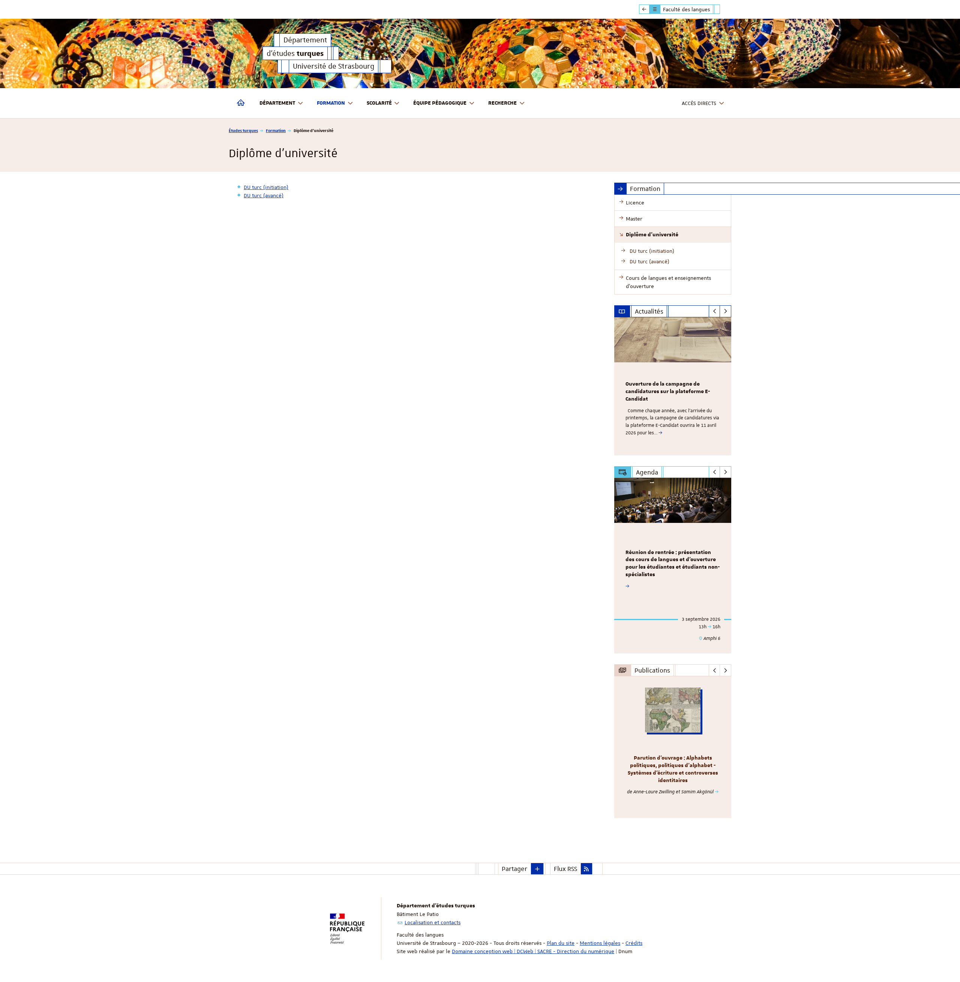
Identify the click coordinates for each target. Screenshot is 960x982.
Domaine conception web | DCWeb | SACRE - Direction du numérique (533, 951)
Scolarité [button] (379, 103)
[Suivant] (725, 311)
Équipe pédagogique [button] (439, 103)
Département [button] (277, 103)
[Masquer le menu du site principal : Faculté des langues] (723, 9)
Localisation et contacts (432, 922)
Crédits (634, 943)
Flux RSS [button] (565, 869)
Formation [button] (331, 103)
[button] (537, 869)
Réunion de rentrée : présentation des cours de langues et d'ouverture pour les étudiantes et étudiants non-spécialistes (673, 563)
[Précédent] (714, 311)
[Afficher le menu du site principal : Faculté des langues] (644, 9)
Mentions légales (600, 943)
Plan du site (560, 943)
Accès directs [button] (699, 103)
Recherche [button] (502, 103)
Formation (276, 130)
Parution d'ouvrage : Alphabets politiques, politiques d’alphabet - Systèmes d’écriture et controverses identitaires (673, 769)
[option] (673, 386)
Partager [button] (514, 869)
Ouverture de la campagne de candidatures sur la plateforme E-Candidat (668, 391)
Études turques (243, 130)
